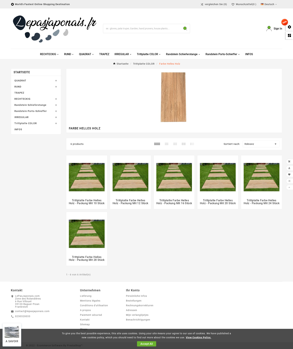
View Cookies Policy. (198, 337)
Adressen (131, 310)
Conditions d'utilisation (94, 305)
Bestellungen (134, 300)
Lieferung (86, 296)
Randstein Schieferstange (30, 105)
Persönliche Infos (136, 296)
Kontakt (85, 319)
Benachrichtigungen (138, 319)
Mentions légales (90, 300)
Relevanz (261, 144)
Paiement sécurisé (91, 315)
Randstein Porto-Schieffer (30, 111)
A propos (85, 310)
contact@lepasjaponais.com (32, 311)
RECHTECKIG (22, 99)
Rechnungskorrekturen (139, 305)
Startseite (22, 72)
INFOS (18, 129)
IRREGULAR (21, 117)
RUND (17, 86)
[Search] (185, 28)
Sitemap (85, 324)
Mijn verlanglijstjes (137, 315)
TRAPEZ (19, 92)
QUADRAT (20, 80)
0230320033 (22, 316)
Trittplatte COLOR (25, 123)
